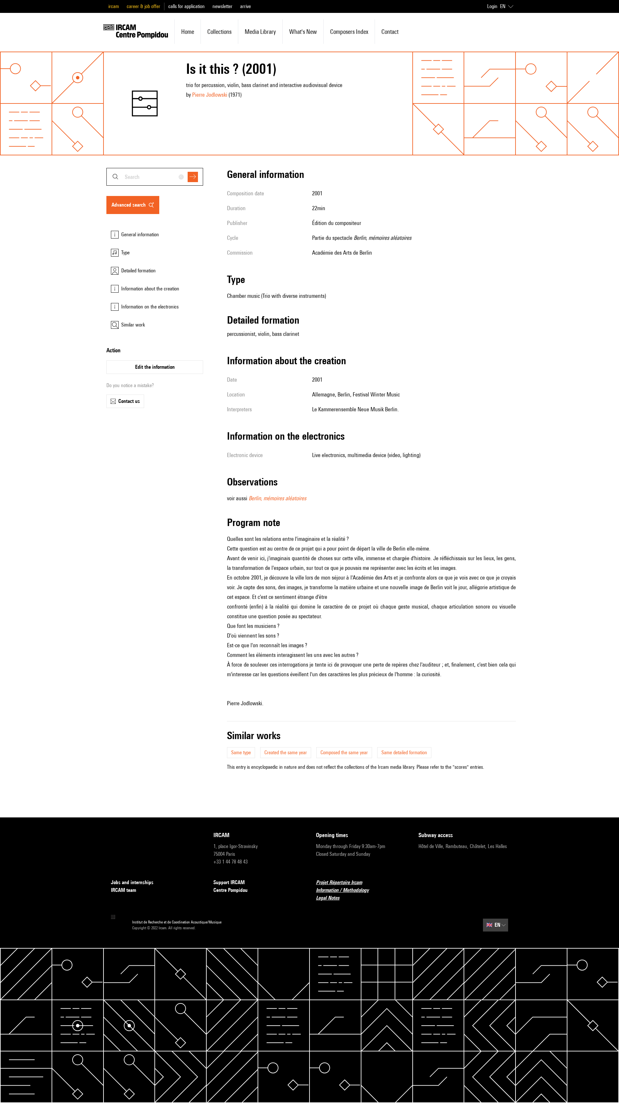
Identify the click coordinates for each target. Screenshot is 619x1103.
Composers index (349, 31)
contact (389, 31)
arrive (245, 6)
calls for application (186, 6)
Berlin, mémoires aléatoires (277, 498)
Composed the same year (344, 752)
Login (492, 6)
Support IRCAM (229, 882)
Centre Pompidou (230, 890)
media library (260, 31)
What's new (303, 31)
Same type (241, 752)
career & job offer (143, 6)
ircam (113, 6)
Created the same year (285, 752)
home (187, 31)
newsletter (222, 6)
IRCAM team (123, 890)
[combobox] (154, 177)
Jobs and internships (132, 882)
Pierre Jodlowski (209, 94)
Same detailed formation (404, 752)
